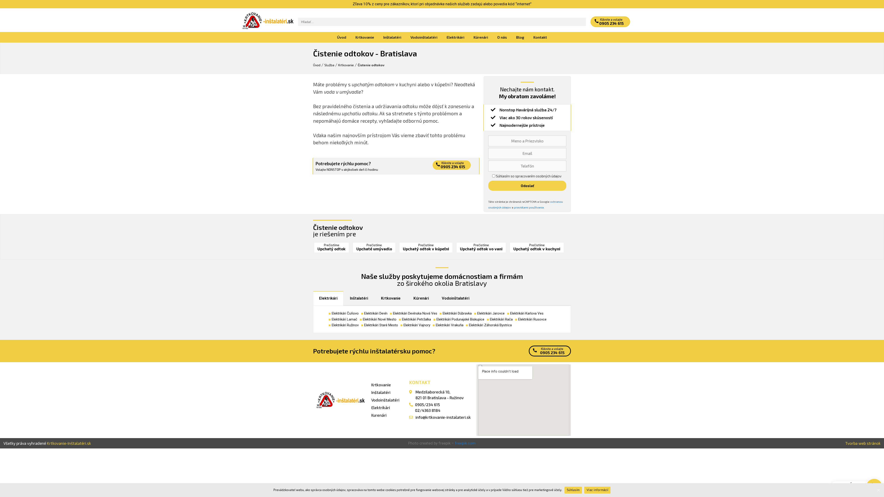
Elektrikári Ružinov (345, 325)
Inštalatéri (392, 37)
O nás (502, 37)
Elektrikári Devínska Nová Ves (415, 313)
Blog (520, 37)
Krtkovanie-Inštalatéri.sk (69, 443)
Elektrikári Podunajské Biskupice (460, 319)
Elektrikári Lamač (344, 319)
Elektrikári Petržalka (416, 319)
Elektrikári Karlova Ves (527, 313)
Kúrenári (481, 37)
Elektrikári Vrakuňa (449, 325)
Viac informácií (597, 490)
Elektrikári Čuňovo (345, 313)
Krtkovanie (364, 37)
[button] (610, 21)
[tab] (328, 298)
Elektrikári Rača (501, 319)
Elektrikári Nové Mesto (379, 319)
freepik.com (465, 443)
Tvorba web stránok (863, 443)
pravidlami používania (529, 207)
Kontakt (540, 37)
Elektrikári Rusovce (532, 319)
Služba (329, 65)
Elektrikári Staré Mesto (381, 325)
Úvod (341, 37)
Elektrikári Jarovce (491, 313)
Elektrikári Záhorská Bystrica (490, 325)
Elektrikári (455, 37)
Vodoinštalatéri (423, 37)
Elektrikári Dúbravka (457, 313)
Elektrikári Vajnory (417, 325)
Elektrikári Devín (375, 313)
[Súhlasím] (878, 490)
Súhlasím (573, 490)
